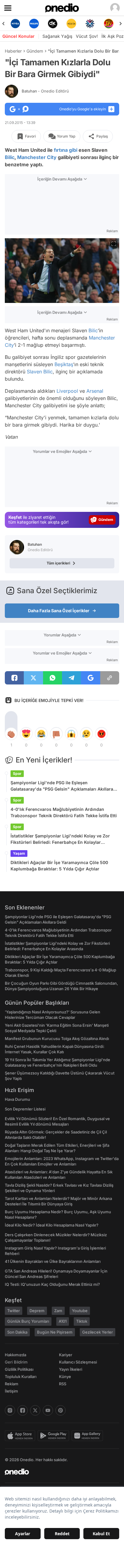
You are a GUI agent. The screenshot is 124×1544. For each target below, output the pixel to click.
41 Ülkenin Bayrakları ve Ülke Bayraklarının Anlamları (53, 1261)
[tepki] (11, 733)
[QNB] (74, 23)
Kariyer (65, 1354)
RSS (62, 1383)
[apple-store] (21, 1435)
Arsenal (94, 391)
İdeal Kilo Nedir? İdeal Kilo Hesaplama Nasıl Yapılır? (51, 1225)
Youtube (80, 1310)
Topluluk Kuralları (20, 1376)
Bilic (9, 157)
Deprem (37, 1310)
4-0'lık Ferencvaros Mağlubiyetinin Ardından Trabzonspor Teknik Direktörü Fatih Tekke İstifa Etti (64, 812)
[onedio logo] (58, 1471)
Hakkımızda (15, 1354)
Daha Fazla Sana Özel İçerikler (58, 610)
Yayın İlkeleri (70, 1369)
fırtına (61, 150)
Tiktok (81, 1321)
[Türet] (92, 23)
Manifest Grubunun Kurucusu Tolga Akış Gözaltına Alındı (57, 1038)
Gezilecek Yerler (97, 1332)
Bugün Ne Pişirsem (55, 1332)
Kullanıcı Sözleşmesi (78, 1362)
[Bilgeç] (111, 23)
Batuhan (45, 91)
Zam (58, 1310)
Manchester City (37, 157)
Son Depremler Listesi (25, 1109)
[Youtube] (48, 1410)
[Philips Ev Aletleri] (18, 23)
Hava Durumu (17, 1099)
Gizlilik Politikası (19, 1369)
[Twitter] (35, 1410)
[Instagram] (10, 1410)
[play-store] (55, 1435)
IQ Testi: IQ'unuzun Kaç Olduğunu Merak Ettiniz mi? (52, 1284)
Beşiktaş (63, 364)
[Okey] (36, 23)
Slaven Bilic (40, 372)
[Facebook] (22, 1410)
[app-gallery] (88, 1435)
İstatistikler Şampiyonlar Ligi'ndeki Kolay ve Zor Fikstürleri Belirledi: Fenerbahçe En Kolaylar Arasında (60, 839)
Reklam (11, 1383)
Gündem (34, 51)
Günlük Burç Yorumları (28, 1321)
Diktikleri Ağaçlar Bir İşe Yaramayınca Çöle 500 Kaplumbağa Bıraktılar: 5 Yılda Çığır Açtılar (59, 865)
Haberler (13, 51)
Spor (17, 773)
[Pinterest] (60, 1410)
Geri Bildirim (16, 1362)
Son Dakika (17, 1332)
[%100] (55, 23)
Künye (65, 1376)
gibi (73, 150)
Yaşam (19, 853)
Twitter (13, 1310)
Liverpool (67, 391)
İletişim (11, 1391)
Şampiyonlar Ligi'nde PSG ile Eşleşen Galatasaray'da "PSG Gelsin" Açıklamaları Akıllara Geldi (62, 786)
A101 (63, 1321)
